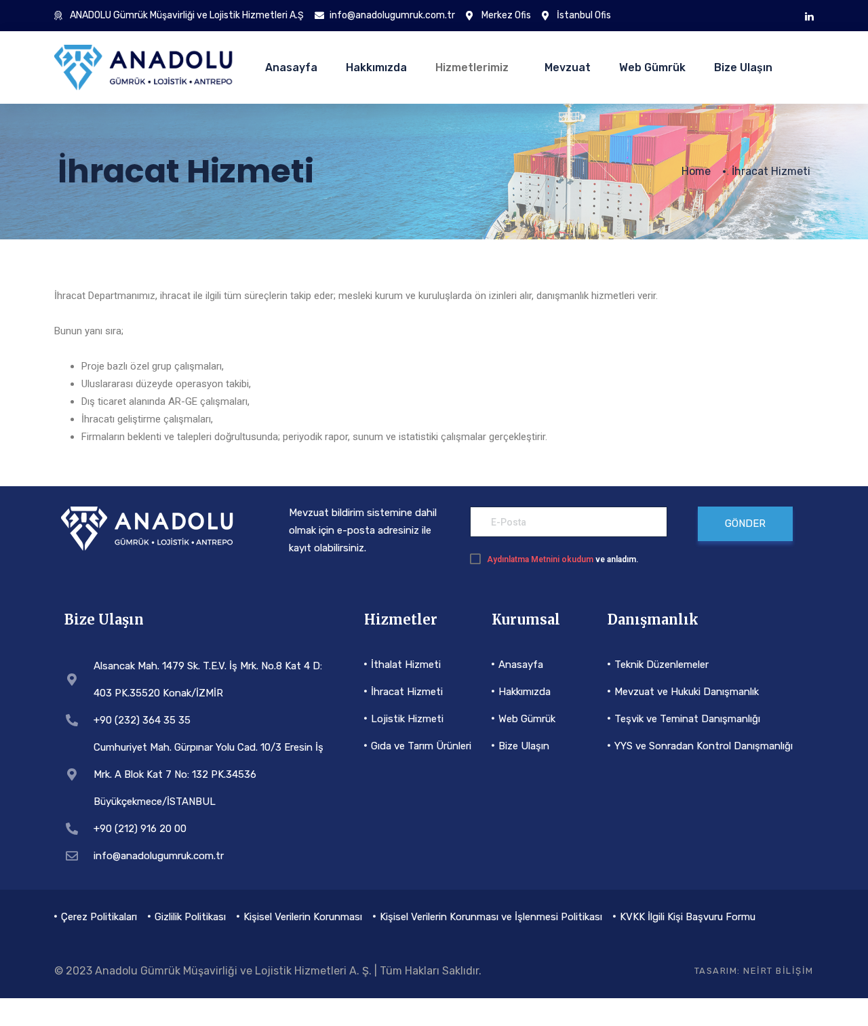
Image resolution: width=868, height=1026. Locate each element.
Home (696, 171)
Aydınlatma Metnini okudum (540, 559)
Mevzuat (568, 67)
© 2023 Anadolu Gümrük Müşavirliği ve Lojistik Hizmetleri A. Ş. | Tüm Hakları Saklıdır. (267, 970)
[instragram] (809, 15)
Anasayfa (291, 67)
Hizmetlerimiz (472, 67)
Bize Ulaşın (743, 67)
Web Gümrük (652, 67)
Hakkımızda (376, 67)
